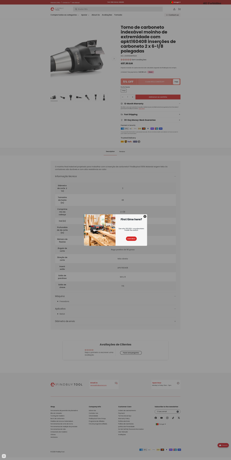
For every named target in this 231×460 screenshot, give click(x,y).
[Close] (145, 216)
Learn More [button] (131, 239)
